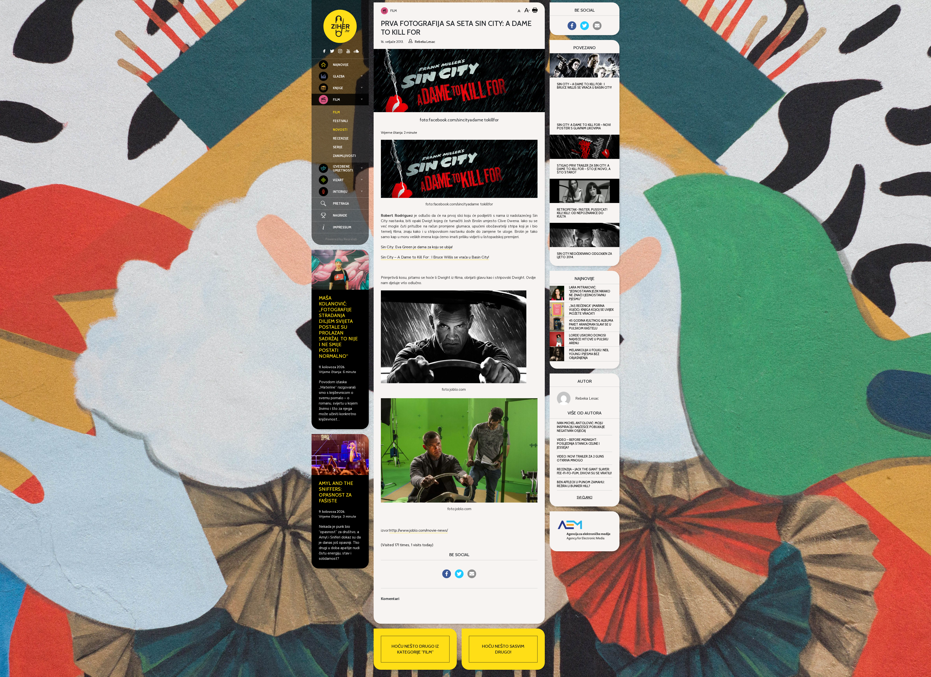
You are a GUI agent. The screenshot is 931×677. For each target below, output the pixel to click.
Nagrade (340, 215)
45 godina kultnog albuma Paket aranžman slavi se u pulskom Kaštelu (591, 324)
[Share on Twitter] (459, 576)
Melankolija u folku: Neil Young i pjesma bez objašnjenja (589, 354)
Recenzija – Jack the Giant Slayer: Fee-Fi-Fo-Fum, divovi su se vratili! (584, 471)
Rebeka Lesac (587, 398)
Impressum (342, 227)
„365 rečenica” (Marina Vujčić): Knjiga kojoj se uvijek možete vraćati (591, 309)
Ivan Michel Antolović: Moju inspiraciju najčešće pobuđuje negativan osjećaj (581, 427)
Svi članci (584, 497)
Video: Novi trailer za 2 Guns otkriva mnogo (580, 458)
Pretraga (341, 203)
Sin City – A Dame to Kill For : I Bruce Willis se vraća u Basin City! (435, 257)
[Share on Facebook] (446, 576)
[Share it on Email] (471, 576)
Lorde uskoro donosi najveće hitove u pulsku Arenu (588, 339)
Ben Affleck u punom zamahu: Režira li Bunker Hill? (581, 484)
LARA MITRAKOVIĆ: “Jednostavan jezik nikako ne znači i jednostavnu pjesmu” (589, 293)
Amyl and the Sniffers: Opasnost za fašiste (336, 492)
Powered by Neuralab (341, 239)
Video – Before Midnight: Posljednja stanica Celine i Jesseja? (578, 443)
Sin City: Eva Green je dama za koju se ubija (416, 247)
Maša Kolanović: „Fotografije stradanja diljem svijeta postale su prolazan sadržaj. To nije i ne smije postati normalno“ (338, 327)
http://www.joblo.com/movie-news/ (418, 530)
